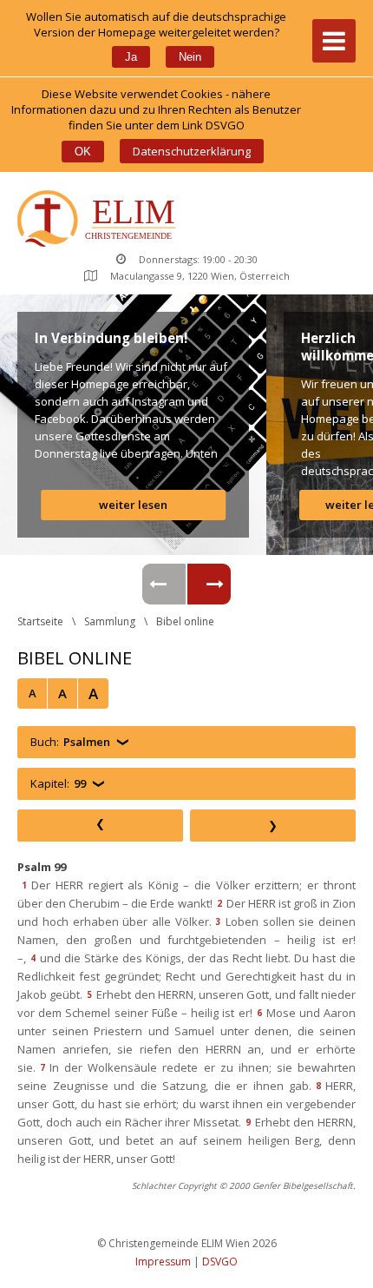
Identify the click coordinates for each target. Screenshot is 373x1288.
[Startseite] (100, 220)
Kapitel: (58, 783)
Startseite (40, 621)
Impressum (163, 1261)
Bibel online (185, 621)
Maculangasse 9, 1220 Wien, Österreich (200, 275)
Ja (131, 56)
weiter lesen (133, 504)
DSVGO (220, 1261)
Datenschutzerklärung (192, 151)
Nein (190, 56)
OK (83, 151)
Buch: (70, 742)
